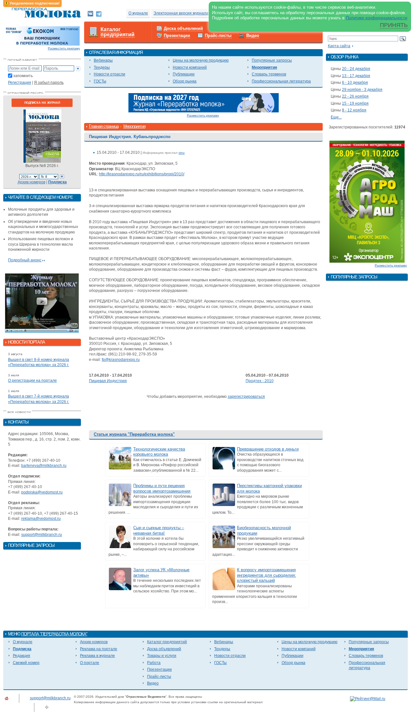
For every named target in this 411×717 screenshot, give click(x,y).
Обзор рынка (185, 81)
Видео (252, 35)
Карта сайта (339, 46)
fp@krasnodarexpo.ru (121, 359)
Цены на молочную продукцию (201, 60)
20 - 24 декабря (356, 68)
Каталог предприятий (118, 32)
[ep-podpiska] (203, 102)
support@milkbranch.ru (41, 534)
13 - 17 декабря (356, 76)
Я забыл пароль (49, 82)
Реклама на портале (98, 649)
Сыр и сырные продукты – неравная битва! (158, 530)
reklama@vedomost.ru (41, 518)
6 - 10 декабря (355, 82)
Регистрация (19, 82)
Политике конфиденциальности (376, 17)
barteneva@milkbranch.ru (43, 465)
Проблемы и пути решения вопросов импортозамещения (161, 488)
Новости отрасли (109, 74)
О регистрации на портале (32, 380)
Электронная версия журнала (180, 13)
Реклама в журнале (97, 655)
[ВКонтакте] (90, 13)
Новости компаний (190, 67)
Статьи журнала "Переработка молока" (134, 434)
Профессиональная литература (281, 81)
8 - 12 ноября (354, 110)
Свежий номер (26, 662)
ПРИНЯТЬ (394, 25)
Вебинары (103, 60)
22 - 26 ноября (355, 96)
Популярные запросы (272, 60)
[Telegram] (98, 13)
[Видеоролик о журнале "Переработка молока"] (42, 303)
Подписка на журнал (42, 102)
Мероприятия (264, 67)
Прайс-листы (218, 35)
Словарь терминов (269, 74)
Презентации (177, 35)
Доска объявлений (183, 28)
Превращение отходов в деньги (268, 449)
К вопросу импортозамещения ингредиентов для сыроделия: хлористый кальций (266, 575)
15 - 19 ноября (355, 103)
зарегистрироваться (246, 396)
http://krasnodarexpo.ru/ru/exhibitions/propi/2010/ (141, 174)
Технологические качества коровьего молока (159, 452)
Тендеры (102, 67)
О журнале (138, 13)
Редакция (21, 655)
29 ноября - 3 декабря (362, 89)
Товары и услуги (161, 655)
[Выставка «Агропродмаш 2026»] (367, 201)
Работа (154, 662)
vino (182, 152)
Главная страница (103, 126)
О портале (89, 662)
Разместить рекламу (64, 48)
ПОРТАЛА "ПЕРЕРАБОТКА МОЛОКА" (54, 634)
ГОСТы (100, 81)
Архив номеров (31, 182)
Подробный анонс (24, 260)
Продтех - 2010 (260, 381)
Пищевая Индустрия (108, 381)
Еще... (336, 117)
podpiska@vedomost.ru (42, 492)
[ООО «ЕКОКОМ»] (42, 35)
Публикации (184, 74)
